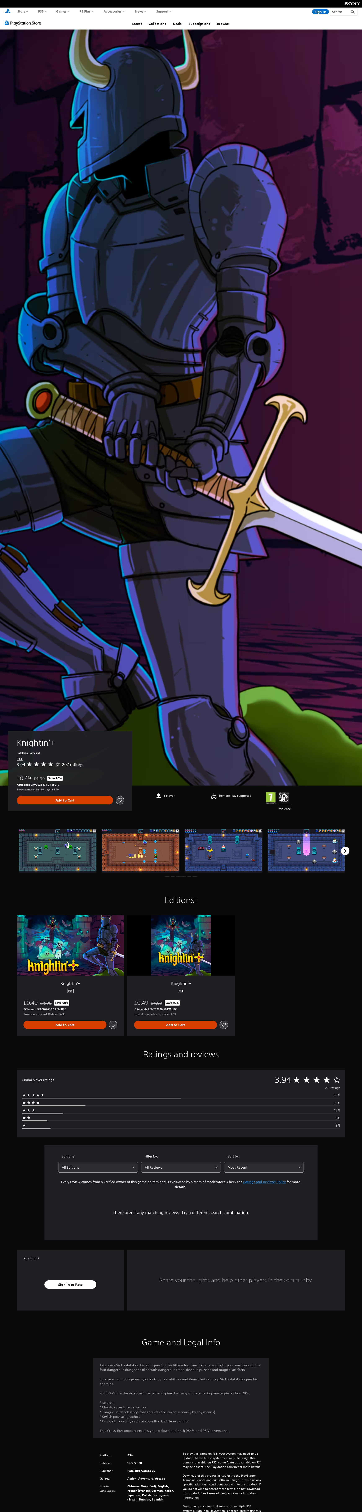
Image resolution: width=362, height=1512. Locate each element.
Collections (157, 24)
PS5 (41, 11)
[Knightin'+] (58, 851)
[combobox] (98, 1167)
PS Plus (85, 11)
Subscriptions (199, 24)
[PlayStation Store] (24, 22)
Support (162, 11)
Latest (137, 24)
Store (21, 11)
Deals (177, 24)
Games (61, 11)
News (139, 11)
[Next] (345, 851)
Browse (223, 24)
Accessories (113, 11)
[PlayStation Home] (7, 12)
